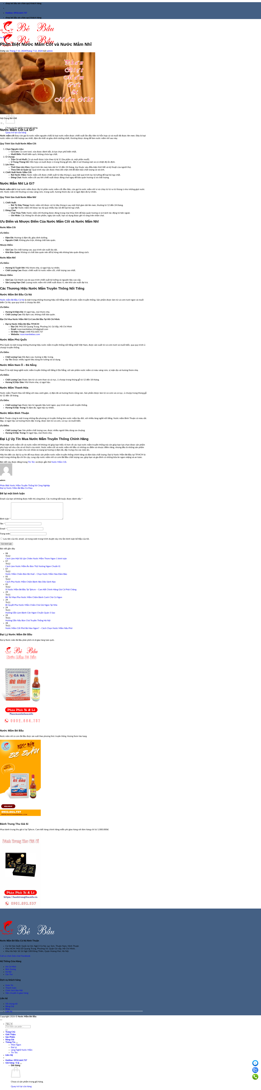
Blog (7, 1009)
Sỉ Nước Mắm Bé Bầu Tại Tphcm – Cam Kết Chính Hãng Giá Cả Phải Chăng (40, 589)
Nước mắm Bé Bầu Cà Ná (12, 300)
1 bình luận (61, 558)
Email (3, 529)
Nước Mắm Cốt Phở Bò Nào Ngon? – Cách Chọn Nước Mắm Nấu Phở (38, 628)
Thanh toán (10, 988)
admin (50, 51)
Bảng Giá (9, 1006)
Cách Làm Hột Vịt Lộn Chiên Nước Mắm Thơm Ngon (30, 558)
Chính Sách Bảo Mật (14, 991)
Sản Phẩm (10, 1037)
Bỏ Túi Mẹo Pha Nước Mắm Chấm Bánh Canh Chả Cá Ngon (33, 597)
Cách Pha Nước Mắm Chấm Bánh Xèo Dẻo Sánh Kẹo (30, 582)
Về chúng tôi (11, 1004)
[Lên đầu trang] (1, 1019)
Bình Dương (10, 969)
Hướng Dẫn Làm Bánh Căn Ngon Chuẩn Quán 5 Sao (30, 613)
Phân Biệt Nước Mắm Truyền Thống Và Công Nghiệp (25, 485)
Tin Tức (3, 37)
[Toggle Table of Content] (2, 124)
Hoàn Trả (9, 985)
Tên (2, 524)
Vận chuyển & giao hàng (16, 993)
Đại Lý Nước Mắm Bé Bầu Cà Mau (16, 488)
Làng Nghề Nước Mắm (21, 1050)
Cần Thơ (9, 974)
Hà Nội (8, 972)
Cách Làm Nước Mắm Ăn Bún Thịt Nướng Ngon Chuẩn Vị (32, 566)
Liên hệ (8, 1011)
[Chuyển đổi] (17, 1042)
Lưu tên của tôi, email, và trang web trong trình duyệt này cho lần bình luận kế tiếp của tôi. (46, 539)
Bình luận (5, 519)
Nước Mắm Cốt (58, 462)
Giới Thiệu (10, 1034)
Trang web (5, 534)
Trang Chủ (10, 1032)
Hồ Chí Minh (10, 967)
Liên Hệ (9, 1055)
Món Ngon (16, 1045)
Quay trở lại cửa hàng (15, 132)
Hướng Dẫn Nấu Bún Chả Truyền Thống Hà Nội (27, 620)
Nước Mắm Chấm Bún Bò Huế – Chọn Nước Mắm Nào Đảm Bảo (36, 574)
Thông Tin (10, 1042)
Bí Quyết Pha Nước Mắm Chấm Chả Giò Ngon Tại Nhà (31, 605)
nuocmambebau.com (30, 334)
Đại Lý (14, 1047)
